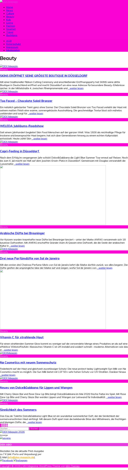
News (9, 10)
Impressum (12, 47)
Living (9, 22)
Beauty (10, 16)
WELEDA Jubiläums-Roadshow (22, 126)
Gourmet (11, 29)
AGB (9, 40)
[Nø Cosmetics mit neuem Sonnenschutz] (8, 353)
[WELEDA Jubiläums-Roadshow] (9, 116)
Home (9, 7)
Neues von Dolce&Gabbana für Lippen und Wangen (36, 387)
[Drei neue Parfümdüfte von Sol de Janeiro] (9, 248)
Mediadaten (13, 50)
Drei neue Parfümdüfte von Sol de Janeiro (29, 258)
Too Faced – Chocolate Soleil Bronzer (26, 101)
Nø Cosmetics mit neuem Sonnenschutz (28, 362)
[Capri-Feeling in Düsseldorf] (9, 141)
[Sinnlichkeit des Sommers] (9, 400)
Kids (8, 19)
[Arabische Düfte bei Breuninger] (53, 223)
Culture (10, 13)
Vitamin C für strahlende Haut (22, 337)
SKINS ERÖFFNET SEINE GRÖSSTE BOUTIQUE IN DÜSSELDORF (43, 76)
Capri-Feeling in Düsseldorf (20, 151)
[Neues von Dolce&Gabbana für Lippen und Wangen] (9, 378)
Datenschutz (13, 44)
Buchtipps (11, 35)
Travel (9, 32)
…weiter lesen (76, 88)
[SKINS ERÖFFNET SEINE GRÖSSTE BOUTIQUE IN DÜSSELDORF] (9, 66)
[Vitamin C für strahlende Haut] (53, 327)
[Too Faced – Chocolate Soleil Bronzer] (9, 91)
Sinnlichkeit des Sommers (18, 410)
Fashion (10, 25)
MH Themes (73, 466)
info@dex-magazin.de (21, 457)
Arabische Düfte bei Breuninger (22, 233)
